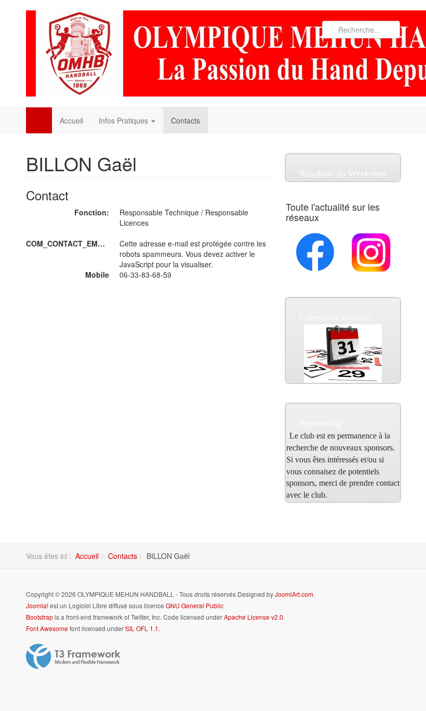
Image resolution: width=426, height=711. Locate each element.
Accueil (71, 120)
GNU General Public (194, 605)
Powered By (73, 656)
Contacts (185, 120)
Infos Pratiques (124, 120)
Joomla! (37, 605)
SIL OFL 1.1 (141, 628)
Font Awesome (47, 628)
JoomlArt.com (294, 594)
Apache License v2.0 (253, 616)
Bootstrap (39, 616)
